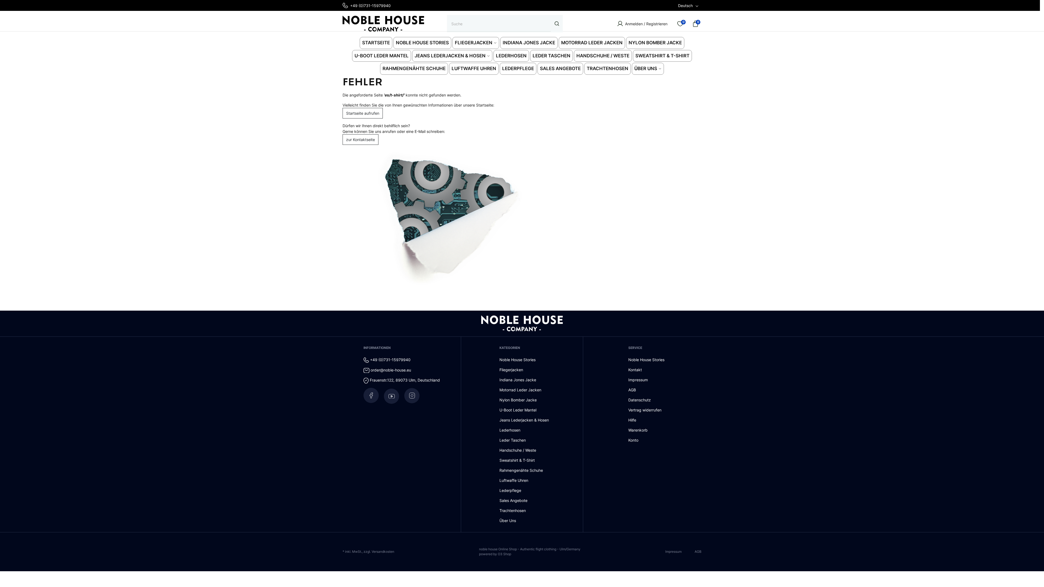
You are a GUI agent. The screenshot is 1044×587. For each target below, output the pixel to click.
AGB (632, 390)
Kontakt (635, 369)
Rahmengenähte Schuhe (521, 470)
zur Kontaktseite (360, 139)
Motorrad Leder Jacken (520, 390)
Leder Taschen (512, 440)
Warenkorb (638, 430)
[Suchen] (557, 23)
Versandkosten (383, 551)
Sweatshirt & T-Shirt (517, 460)
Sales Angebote (513, 500)
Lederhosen (509, 430)
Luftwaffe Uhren (513, 480)
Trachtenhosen (512, 510)
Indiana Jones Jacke (517, 379)
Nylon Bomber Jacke (518, 400)
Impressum (638, 379)
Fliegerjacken (511, 369)
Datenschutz (639, 400)
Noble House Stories (517, 359)
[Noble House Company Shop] (383, 24)
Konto (633, 440)
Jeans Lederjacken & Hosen (524, 420)
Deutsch (685, 5)
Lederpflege (510, 490)
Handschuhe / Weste (517, 450)
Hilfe (632, 420)
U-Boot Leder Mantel (517, 410)
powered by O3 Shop (495, 554)
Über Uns (507, 520)
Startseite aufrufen (362, 113)
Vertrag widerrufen (644, 410)
